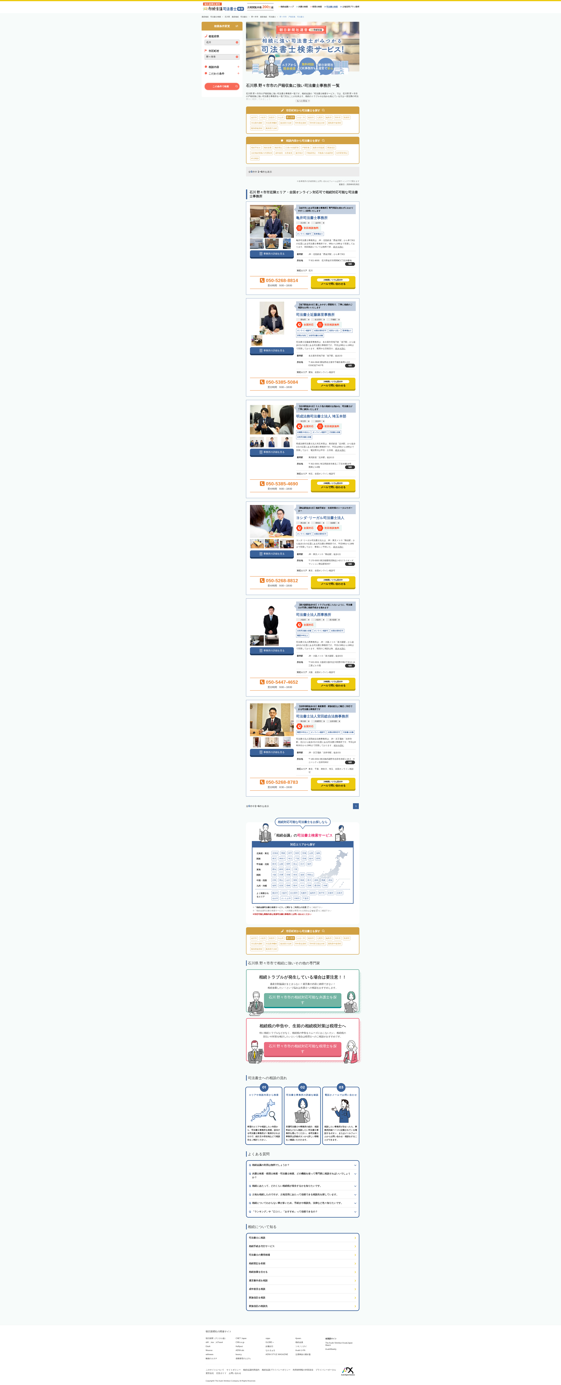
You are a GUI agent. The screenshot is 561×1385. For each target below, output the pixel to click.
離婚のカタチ (211, 1358)
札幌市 (304, 893)
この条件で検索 (221, 86)
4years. (298, 1338)
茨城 (304, 858)
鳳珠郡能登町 (257, 128)
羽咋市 (338, 117)
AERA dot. (240, 1350)
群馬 (318, 858)
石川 (302, 864)
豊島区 (318, 523)
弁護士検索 (303, 7)
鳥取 (295, 880)
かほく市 (301, 117)
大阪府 (303, 620)
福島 (318, 853)
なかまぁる (270, 1350)
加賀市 (272, 117)
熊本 (295, 885)
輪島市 (329, 117)
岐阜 (288, 869)
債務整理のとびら (243, 1358)
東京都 (303, 523)
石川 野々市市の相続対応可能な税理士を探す (303, 1048)
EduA (208, 1346)
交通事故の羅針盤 (303, 1354)
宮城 (304, 853)
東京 (274, 858)
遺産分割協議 (318, 148)
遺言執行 (299, 153)
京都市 (330, 893)
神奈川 (282, 858)
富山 (295, 864)
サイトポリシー (233, 1370)
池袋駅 (333, 523)
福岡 (274, 885)
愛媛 (323, 880)
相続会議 (299, 1342)
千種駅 (333, 320)
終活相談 (255, 158)
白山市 (281, 117)
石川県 (303, 223)
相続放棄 (267, 148)
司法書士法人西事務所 (313, 615)
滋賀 (302, 875)
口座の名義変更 (292, 148)
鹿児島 (317, 885)
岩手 (290, 853)
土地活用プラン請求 (350, 7)
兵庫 (281, 875)
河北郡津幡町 (271, 123)
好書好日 (269, 1346)
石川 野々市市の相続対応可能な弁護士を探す (303, 999)
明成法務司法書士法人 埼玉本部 (321, 416)
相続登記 (278, 148)
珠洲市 (346, 117)
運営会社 (210, 1373)
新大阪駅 (333, 620)
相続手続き (256, 148)
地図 (350, 264)
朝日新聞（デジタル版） (216, 1338)
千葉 (297, 858)
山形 (311, 853)
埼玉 (290, 858)
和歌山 (310, 875)
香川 (309, 880)
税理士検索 (317, 7)
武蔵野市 (318, 721)
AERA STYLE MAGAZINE (277, 1354)
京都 (288, 875)
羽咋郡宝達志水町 (317, 123)
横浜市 (275, 893)
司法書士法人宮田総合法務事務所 (322, 716)
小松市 (263, 117)
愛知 (274, 869)
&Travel (219, 1342)
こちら (312, 911)
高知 (330, 880)
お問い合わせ (235, 1373)
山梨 (281, 864)
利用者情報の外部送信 (303, 1370)
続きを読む (338, 247)
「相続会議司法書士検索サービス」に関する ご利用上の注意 (280, 907)
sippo (268, 1338)
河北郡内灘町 (257, 123)
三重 (295, 869)
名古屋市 (318, 320)
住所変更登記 (342, 153)
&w (212, 1342)
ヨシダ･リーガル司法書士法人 (320, 518)
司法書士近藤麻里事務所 (315, 315)
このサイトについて (215, 1370)
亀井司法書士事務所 (312, 218)
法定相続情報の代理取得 (261, 153)
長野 (288, 864)
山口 (288, 880)
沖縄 (325, 885)
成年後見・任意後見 (283, 153)
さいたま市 (286, 898)
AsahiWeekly (330, 1349)
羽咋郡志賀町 (300, 123)
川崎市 (297, 898)
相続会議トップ (287, 7)
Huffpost (239, 1346)
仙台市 (275, 898)
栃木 (311, 858)
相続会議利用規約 (251, 1370)
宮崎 (309, 885)
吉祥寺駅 (333, 721)
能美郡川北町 (286, 123)
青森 (283, 853)
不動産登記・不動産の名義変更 (319, 153)
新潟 (274, 864)
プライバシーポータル (326, 1370)
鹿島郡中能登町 (334, 123)
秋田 (297, 853)
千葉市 (306, 898)
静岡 (281, 869)
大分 (302, 885)
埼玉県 (303, 421)
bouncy (239, 1354)
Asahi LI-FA (300, 1350)
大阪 (274, 875)
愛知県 (303, 320)
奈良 (295, 875)
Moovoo (209, 1350)
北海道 (275, 853)
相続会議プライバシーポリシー (276, 1370)
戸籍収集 (306, 148)
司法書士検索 (332, 7)
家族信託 (331, 148)
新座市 (318, 421)
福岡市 (313, 893)
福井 (309, 864)
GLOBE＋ (270, 1342)
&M (207, 1342)
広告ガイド (221, 1373)
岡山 (281, 880)
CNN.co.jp (240, 1342)
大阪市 (318, 620)
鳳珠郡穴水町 (271, 128)
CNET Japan (241, 1338)
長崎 (288, 885)
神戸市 (321, 893)
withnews (209, 1354)
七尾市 (320, 117)
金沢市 (254, 117)
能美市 (311, 117)
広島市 (339, 893)
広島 (274, 880)
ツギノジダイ (301, 1346)
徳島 (316, 880)
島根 (302, 880)
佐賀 (281, 885)
